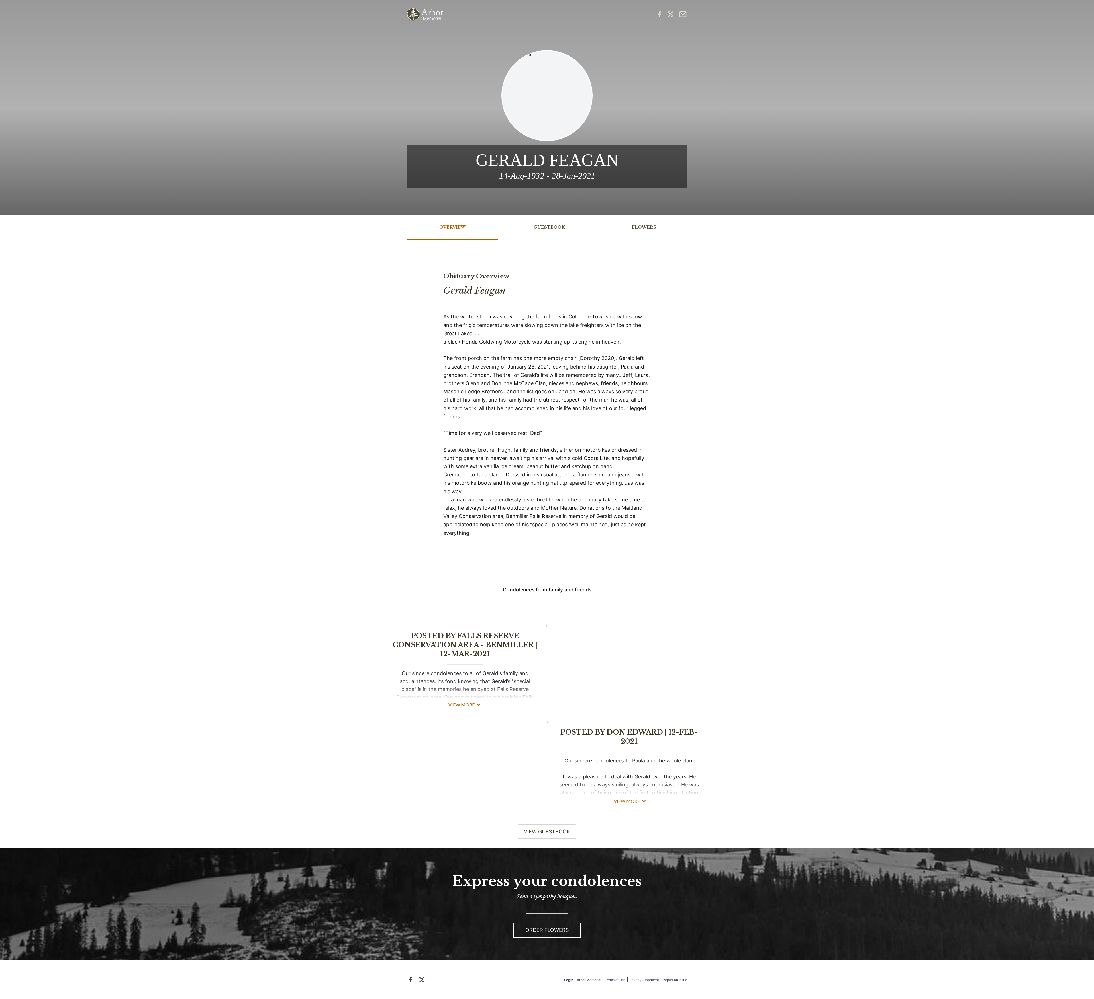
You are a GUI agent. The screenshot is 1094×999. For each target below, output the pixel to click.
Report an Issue (675, 980)
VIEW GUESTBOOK (547, 831)
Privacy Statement (644, 980)
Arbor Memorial (589, 980)
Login (568, 980)
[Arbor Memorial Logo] (425, 14)
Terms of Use (615, 980)
